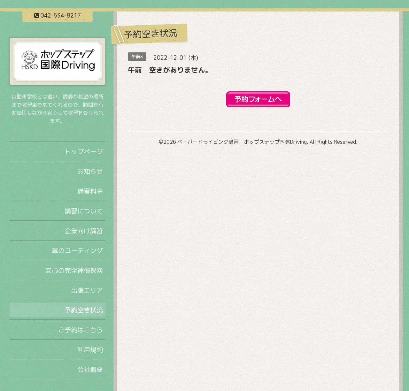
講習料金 (90, 191)
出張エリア (87, 290)
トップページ (84, 151)
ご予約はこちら (80, 329)
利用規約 (90, 349)
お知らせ (90, 171)
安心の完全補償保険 (74, 270)
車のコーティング (77, 250)
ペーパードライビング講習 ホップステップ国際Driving (242, 141)
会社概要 (90, 369)
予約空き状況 (84, 309)
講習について (84, 210)
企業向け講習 (84, 230)
